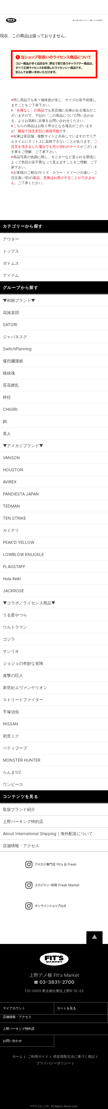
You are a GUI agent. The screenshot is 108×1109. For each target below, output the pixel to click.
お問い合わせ (12, 1041)
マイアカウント (14, 1008)
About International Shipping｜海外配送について (48, 833)
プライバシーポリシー (53, 1063)
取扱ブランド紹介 (19, 809)
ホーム (17, 1056)
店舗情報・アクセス (21, 845)
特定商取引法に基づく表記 (74, 1056)
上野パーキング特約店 (23, 821)
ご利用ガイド (38, 1056)
